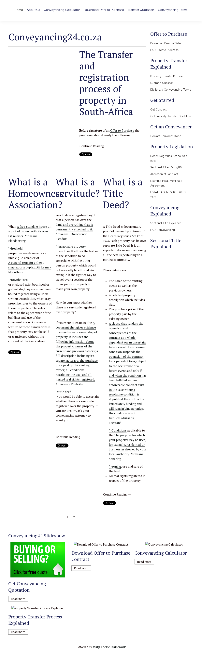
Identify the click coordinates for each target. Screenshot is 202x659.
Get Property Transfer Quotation (170, 116)
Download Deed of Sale (165, 43)
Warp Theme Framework (109, 647)
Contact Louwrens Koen (165, 136)
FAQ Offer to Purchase (164, 50)
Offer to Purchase (122, 130)
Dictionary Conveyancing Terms (170, 89)
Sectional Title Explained (165, 223)
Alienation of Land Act (164, 174)
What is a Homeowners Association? (35, 193)
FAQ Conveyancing (162, 229)
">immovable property (71, 246)
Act (134, 236)
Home (19, 10)
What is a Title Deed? (123, 193)
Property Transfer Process (166, 76)
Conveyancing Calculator (62, 10)
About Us (33, 10)
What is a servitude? (78, 187)
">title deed (63, 392)
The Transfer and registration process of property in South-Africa (106, 83)
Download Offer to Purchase (104, 10)
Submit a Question (162, 82)
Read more (18, 599)
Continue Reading (91, 146)
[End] (87, 517)
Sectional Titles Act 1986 (166, 167)
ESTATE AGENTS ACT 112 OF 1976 (168, 195)
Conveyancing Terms (172, 10)
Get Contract (158, 109)
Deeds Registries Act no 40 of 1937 (169, 158)
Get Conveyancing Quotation (27, 586)
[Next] (80, 517)
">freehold (15, 248)
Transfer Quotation (141, 10)
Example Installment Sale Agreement (166, 183)
